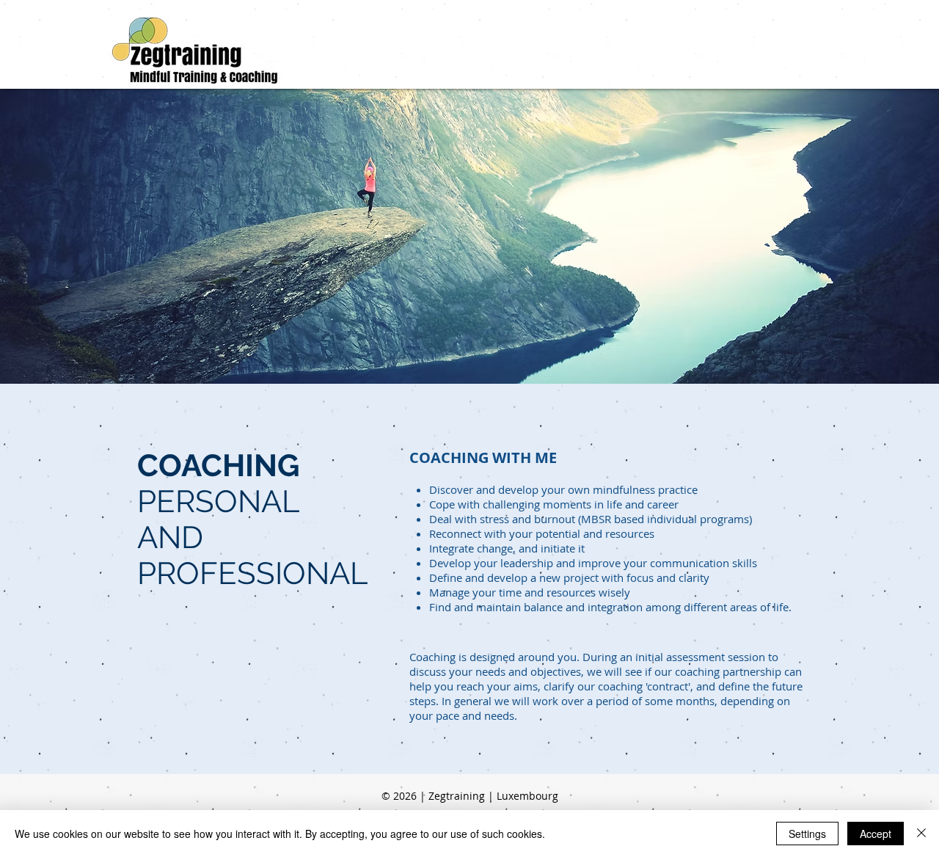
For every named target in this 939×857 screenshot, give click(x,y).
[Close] (921, 833)
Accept (875, 833)
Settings (807, 833)
